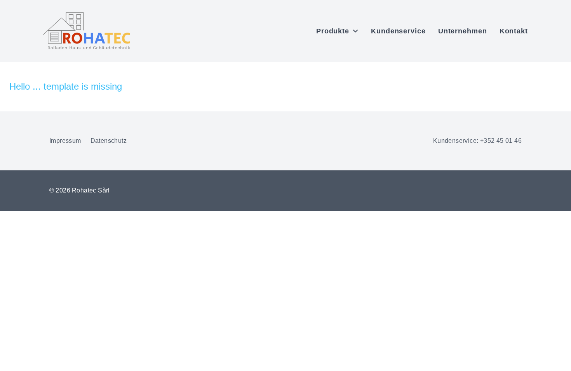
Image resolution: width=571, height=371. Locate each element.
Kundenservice (398, 31)
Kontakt (514, 31)
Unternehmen (462, 31)
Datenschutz (109, 140)
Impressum (65, 140)
